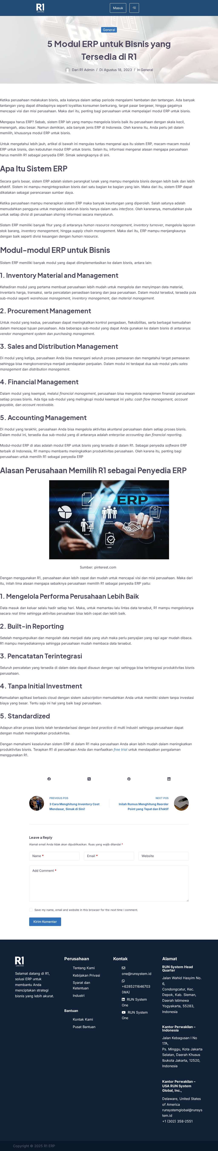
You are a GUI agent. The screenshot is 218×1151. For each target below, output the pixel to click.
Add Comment (44, 871)
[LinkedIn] (169, 779)
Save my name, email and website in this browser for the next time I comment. (86, 910)
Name (38, 856)
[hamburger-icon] (134, 8)
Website (148, 856)
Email (92, 856)
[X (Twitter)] (89, 779)
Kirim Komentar (45, 922)
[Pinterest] (129, 779)
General (109, 30)
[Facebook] (49, 779)
